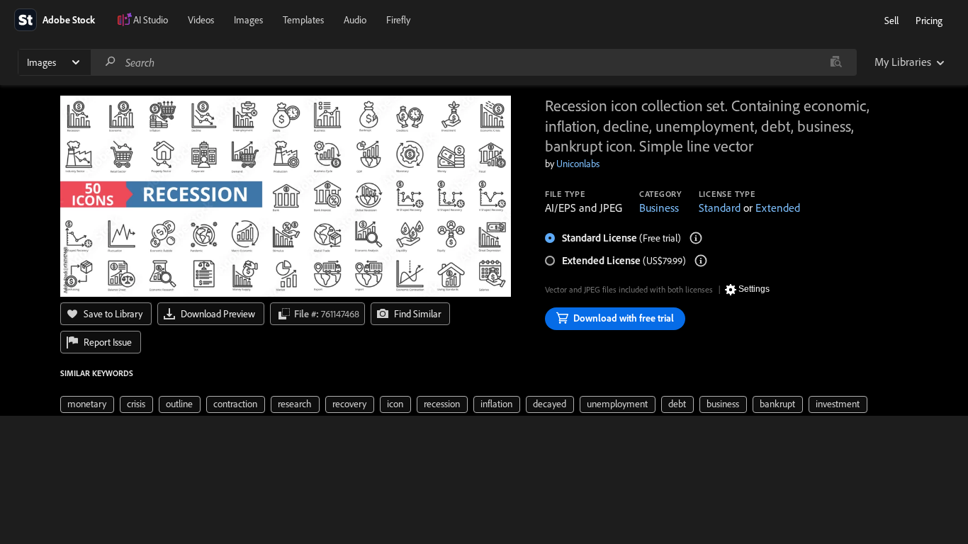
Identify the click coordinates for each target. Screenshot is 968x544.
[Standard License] (696, 238)
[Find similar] (836, 62)
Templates (303, 19)
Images (248, 19)
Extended (777, 207)
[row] (87, 404)
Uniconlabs (578, 163)
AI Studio (150, 19)
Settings (754, 289)
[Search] (110, 62)
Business (659, 207)
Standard (720, 207)
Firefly (398, 19)
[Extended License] (701, 260)
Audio (355, 19)
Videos (201, 19)
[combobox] (473, 62)
